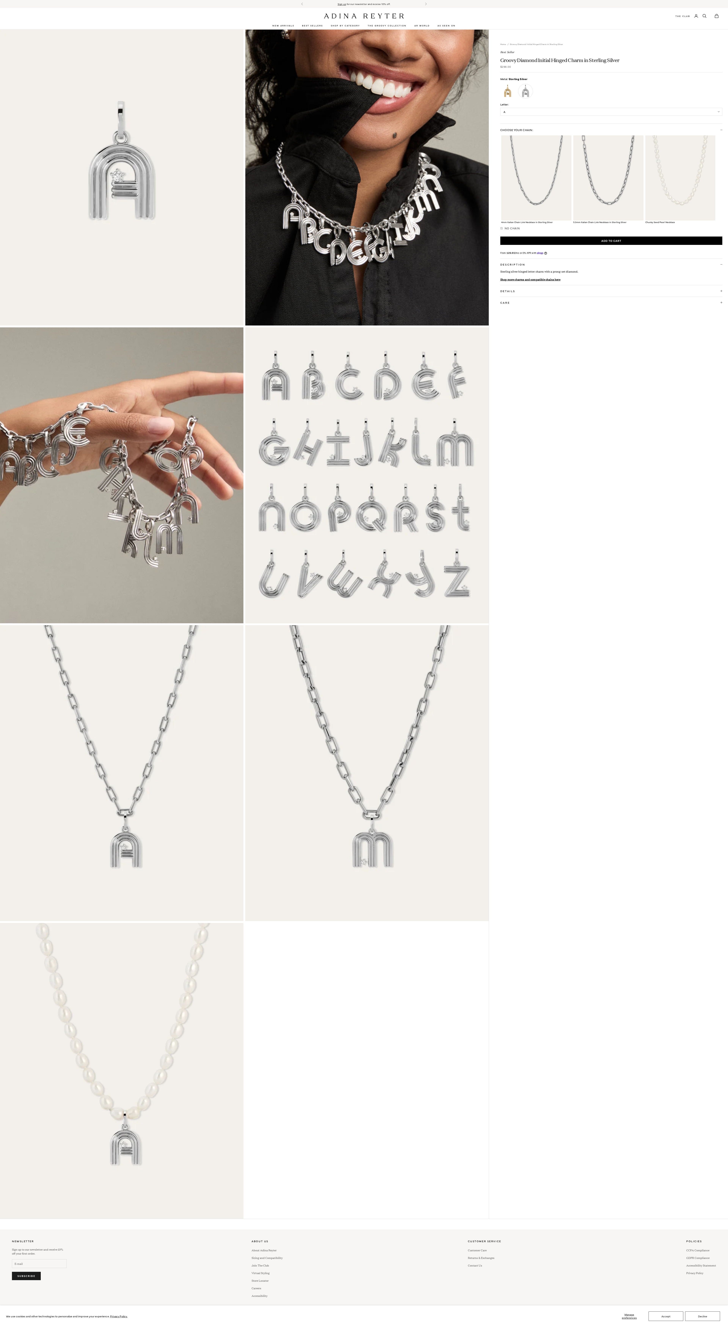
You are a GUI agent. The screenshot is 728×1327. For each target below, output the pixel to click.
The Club (682, 16)
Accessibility (260, 1295)
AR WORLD (422, 25)
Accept (665, 1316)
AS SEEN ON (447, 25)
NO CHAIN (512, 228)
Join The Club (260, 1265)
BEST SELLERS (312, 25)
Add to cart (611, 241)
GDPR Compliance (698, 1258)
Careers (256, 1288)
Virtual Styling (261, 1273)
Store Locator (260, 1280)
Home (503, 44)
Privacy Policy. (118, 1316)
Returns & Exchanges (481, 1258)
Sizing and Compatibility (267, 1258)
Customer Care (477, 1250)
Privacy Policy (694, 1273)
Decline (702, 1316)
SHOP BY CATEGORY (345, 25)
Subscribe (26, 1275)
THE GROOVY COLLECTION (387, 25)
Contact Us (475, 1265)
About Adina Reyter (264, 1250)
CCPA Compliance (697, 1250)
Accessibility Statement (701, 1265)
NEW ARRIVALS (283, 25)
